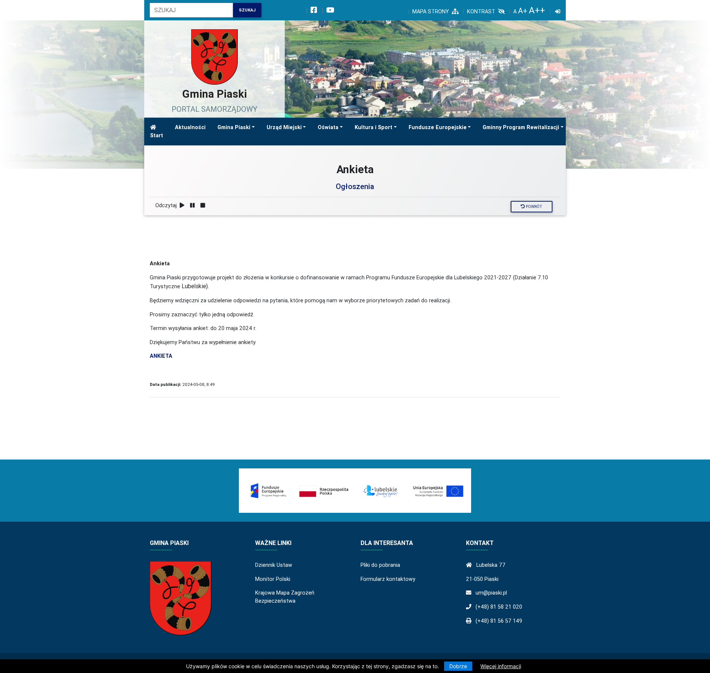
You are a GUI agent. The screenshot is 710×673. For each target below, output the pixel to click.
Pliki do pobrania (380, 565)
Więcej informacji (500, 666)
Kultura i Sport (373, 127)
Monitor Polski (272, 579)
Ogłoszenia (355, 186)
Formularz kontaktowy (388, 579)
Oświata (328, 127)
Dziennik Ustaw (273, 565)
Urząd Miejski (284, 127)
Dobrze (458, 666)
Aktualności (190, 127)
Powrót (533, 206)
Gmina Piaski (233, 127)
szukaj (247, 10)
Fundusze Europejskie (438, 127)
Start (156, 135)
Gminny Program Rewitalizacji (521, 127)
